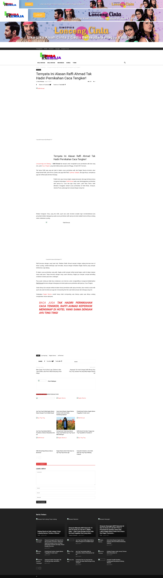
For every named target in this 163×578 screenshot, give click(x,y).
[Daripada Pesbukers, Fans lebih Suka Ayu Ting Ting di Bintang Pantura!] (86, 443)
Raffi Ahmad (69, 181)
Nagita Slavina (47, 294)
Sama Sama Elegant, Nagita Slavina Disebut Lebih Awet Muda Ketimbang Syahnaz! (65, 413)
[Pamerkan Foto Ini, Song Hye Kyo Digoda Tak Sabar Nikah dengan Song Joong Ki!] (70, 561)
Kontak (45, 48)
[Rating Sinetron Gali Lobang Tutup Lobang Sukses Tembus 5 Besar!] (50, 527)
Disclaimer (51, 48)
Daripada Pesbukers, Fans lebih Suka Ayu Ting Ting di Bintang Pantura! (85, 452)
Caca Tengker (46, 166)
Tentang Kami (39, 48)
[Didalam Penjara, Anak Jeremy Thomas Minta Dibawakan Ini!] (101, 553)
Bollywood (51, 62)
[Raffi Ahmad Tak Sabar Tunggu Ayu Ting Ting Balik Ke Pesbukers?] (86, 423)
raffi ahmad (60, 355)
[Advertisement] (96, 56)
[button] (125, 63)
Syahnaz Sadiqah (74, 172)
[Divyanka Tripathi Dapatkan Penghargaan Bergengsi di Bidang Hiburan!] (101, 561)
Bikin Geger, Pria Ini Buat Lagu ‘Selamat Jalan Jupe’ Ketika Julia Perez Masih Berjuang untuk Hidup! (48, 371)
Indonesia (60, 62)
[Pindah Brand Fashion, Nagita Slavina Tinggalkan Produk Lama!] (86, 403)
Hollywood (41, 62)
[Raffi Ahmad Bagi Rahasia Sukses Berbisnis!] (45, 443)
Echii (39, 535)
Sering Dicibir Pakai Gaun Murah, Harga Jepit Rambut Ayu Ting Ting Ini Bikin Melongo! (65, 432)
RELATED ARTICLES (41, 394)
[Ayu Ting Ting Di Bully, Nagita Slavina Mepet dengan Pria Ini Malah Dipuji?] (45, 403)
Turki (74, 62)
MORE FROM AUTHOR (53, 394)
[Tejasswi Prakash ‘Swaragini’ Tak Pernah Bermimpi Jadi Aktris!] (39, 561)
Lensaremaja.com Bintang (43, 163)
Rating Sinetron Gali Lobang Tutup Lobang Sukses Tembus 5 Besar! (49, 532)
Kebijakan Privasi (65, 48)
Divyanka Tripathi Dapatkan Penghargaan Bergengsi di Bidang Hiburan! (115, 561)
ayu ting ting (44, 355)
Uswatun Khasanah (73, 535)
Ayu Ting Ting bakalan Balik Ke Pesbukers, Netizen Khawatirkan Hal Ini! (45, 432)
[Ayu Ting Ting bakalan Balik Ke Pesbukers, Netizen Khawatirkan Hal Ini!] (45, 423)
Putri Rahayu (41, 81)
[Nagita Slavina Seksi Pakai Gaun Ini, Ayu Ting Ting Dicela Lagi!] (65, 443)
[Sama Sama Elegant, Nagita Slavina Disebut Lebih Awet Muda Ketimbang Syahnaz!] (65, 403)
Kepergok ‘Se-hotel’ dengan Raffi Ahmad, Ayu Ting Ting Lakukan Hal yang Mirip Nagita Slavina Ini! (82, 371)
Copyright (57, 48)
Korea (68, 62)
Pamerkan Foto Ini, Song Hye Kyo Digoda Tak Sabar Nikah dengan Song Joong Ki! (85, 561)
